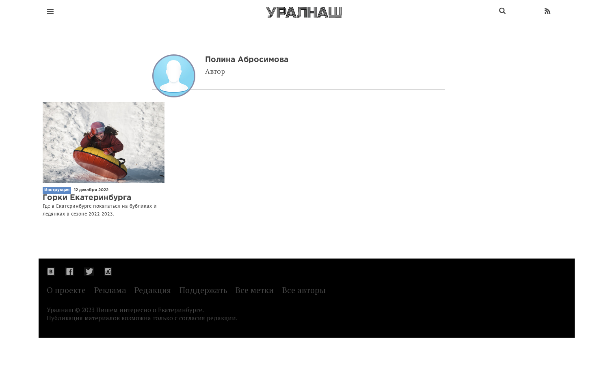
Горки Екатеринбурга (87, 197)
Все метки (255, 290)
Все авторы (304, 290)
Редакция (152, 290)
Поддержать (203, 290)
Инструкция (56, 190)
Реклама (110, 290)
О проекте (66, 290)
